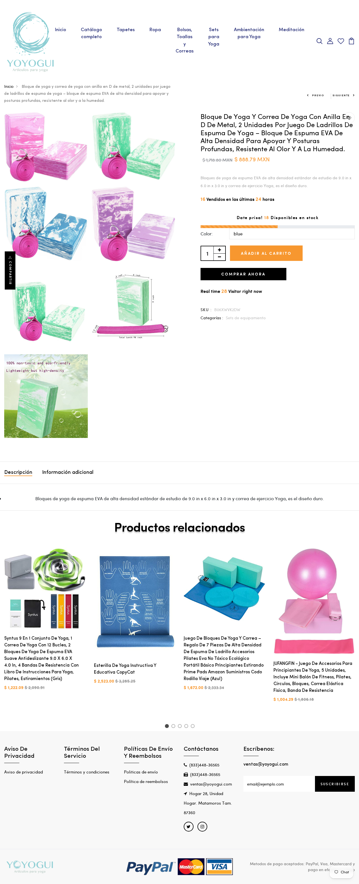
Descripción (18, 472)
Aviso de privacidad (23, 772)
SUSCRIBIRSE (335, 783)
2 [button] (174, 727)
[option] (45, 624)
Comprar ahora (243, 274)
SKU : (206, 309)
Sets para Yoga (213, 37)
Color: (207, 234)
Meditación (291, 29)
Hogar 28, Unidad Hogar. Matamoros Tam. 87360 (208, 803)
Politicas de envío (141, 772)
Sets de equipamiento (246, 317)
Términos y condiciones (86, 772)
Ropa (155, 29)
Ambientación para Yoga (249, 33)
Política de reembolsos (146, 781)
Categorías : (212, 317)
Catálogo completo (91, 33)
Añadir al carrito (266, 253)
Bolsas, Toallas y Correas (185, 40)
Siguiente (341, 95)
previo (318, 95)
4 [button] (187, 727)
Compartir (10, 273)
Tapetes (126, 29)
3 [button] (181, 727)
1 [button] (167, 727)
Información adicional (67, 472)
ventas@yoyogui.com (211, 784)
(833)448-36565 (204, 765)
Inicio (60, 29)
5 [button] (194, 727)
